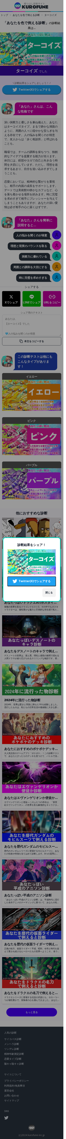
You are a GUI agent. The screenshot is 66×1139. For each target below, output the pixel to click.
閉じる (49, 592)
